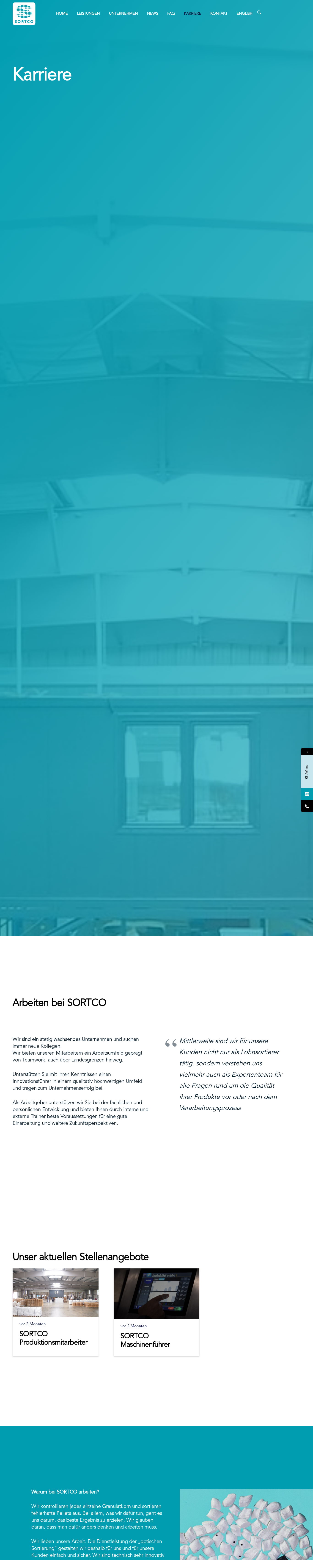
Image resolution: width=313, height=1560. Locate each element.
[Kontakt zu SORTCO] (307, 794)
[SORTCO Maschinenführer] (157, 1293)
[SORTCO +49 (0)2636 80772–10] (307, 806)
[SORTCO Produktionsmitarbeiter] (56, 1292)
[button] (160, 14)
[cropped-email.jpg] (24, 13)
